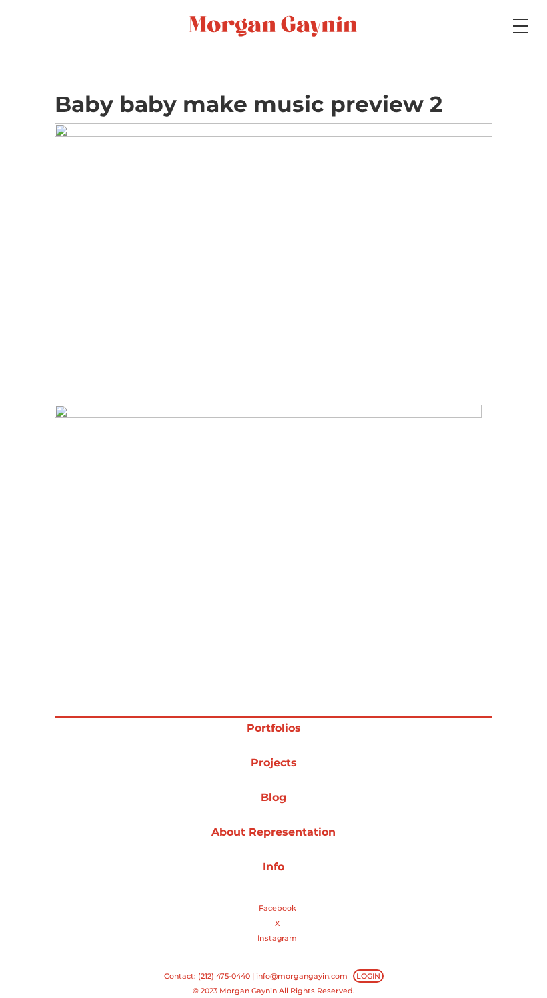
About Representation (273, 832)
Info (273, 866)
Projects (274, 762)
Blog (273, 797)
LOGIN (368, 976)
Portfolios (274, 728)
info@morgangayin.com (302, 976)
